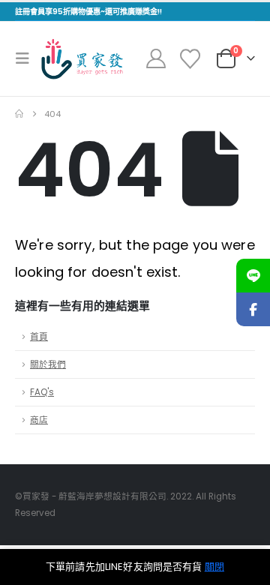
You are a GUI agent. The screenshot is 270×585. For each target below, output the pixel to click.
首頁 (39, 337)
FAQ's (42, 392)
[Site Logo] (82, 59)
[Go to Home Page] (19, 114)
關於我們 (48, 364)
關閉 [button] (214, 567)
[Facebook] (253, 309)
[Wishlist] (190, 59)
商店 (39, 420)
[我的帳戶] (156, 58)
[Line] (253, 275)
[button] (27, 58)
